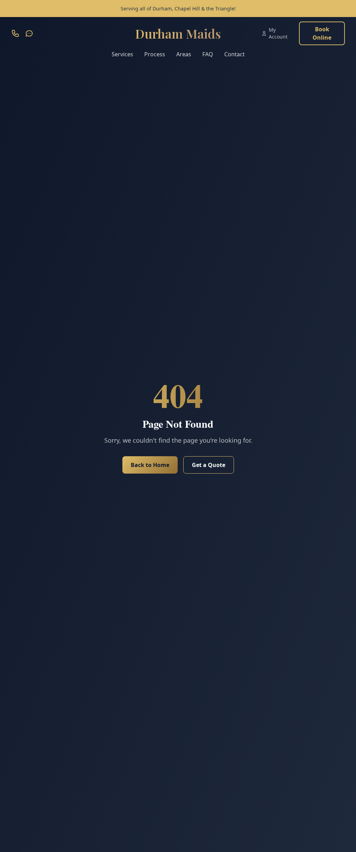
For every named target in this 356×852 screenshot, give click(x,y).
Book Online (322, 33)
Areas (183, 54)
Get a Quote (208, 465)
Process (154, 54)
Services (122, 54)
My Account (278, 33)
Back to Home (150, 465)
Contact (234, 54)
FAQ (207, 54)
